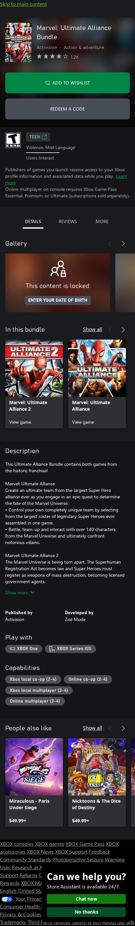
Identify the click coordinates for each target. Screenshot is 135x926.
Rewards (10, 882)
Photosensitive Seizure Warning (88, 859)
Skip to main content (23, 3)
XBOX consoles (17, 843)
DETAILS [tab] (33, 221)
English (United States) (25, 890)
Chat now (86, 899)
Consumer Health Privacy (28, 906)
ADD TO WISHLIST (71, 83)
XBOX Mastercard (41, 882)
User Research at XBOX (26, 867)
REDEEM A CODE (67, 109)
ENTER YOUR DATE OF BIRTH (57, 300)
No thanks (86, 912)
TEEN (34, 137)
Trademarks (13, 921)
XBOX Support (71, 851)
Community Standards (25, 859)
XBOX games (49, 843)
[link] (34, 384)
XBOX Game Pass (85, 843)
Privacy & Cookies (20, 914)
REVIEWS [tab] (68, 221)
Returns (28, 875)
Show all (92, 329)
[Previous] (110, 243)
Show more (16, 592)
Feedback (99, 851)
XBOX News (40, 851)
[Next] (123, 243)
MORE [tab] (102, 221)
